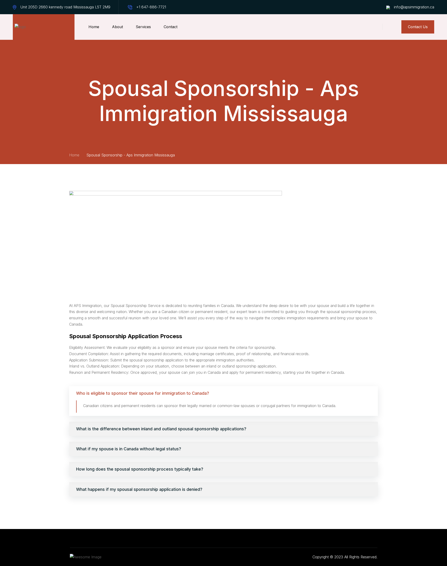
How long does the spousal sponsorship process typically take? (139, 469)
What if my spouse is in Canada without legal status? (128, 448)
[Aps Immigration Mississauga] (43, 27)
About (117, 26)
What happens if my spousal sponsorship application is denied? (139, 489)
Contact (170, 26)
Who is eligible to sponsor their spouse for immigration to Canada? (142, 393)
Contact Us (418, 26)
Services (143, 26)
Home (93, 26)
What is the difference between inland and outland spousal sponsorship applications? (161, 428)
